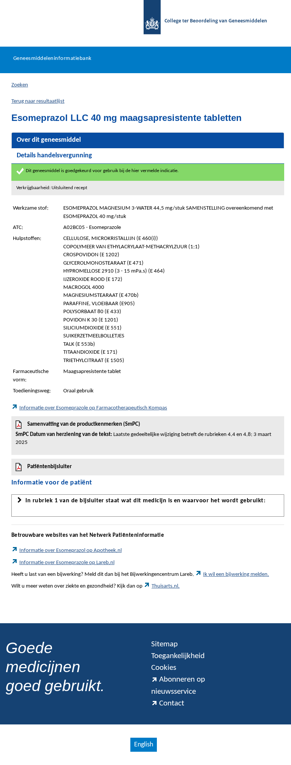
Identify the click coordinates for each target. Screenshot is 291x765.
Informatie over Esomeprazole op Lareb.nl (66, 563)
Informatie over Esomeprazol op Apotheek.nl (70, 550)
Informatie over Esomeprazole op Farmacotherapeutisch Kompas (93, 408)
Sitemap (164, 644)
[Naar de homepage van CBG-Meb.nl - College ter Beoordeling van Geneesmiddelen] (148, 21)
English (143, 744)
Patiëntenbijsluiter (49, 467)
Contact (171, 703)
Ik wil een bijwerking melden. (236, 574)
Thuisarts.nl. (166, 586)
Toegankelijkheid (178, 656)
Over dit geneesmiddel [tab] (49, 140)
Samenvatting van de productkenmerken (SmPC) (143, 433)
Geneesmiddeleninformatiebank (52, 58)
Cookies (163, 668)
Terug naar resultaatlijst (37, 101)
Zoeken (19, 85)
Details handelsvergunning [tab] (54, 155)
